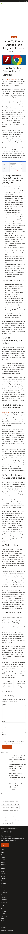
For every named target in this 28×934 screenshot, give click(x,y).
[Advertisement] (14, 21)
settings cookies (20, 820)
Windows (14, 37)
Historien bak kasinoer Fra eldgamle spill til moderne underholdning (16, 785)
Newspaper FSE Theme (6, 932)
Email (4, 728)
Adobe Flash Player (11, 79)
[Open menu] (7, 3)
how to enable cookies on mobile (10, 810)
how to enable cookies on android (10, 804)
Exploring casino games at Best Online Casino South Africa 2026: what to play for (17, 766)
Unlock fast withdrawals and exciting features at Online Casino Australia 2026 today (17, 757)
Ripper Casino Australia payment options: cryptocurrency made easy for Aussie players (17, 776)
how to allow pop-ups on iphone (10, 801)
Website (4, 734)
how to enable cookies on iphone (10, 807)
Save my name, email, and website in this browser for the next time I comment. (14, 742)
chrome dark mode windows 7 (9, 798)
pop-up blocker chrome (8, 820)
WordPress (19, 932)
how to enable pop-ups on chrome (10, 813)
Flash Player (5, 412)
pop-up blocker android (8, 817)
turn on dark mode (6, 823)
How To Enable (19, 51)
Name (4, 721)
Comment (5, 704)
